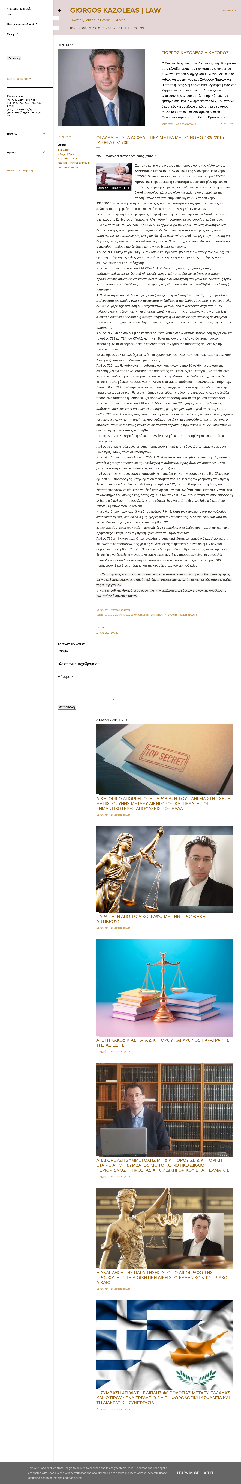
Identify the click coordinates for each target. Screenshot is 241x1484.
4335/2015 (64, 150)
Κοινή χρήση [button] (168, 124)
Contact (138, 28)
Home (73, 28)
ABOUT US (85, 28)
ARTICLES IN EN (122, 28)
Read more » (229, 123)
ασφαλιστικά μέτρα (68, 158)
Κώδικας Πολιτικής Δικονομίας (74, 162)
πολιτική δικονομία (68, 167)
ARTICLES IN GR (102, 28)
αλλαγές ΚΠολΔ (66, 154)
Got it (208, 1473)
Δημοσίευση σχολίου (186, 124)
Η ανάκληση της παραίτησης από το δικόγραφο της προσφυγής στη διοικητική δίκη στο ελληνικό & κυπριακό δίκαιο (161, 1277)
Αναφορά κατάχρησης (20, 170)
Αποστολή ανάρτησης (121, 610)
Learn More (188, 1473)
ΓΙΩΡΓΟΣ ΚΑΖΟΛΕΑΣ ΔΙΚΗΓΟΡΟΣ (195, 52)
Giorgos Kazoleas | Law (115, 10)
